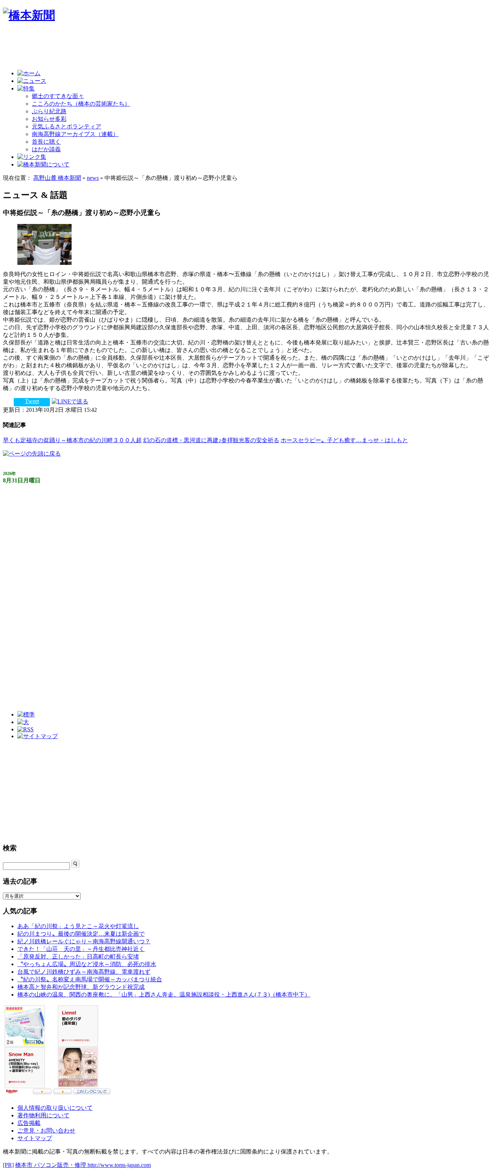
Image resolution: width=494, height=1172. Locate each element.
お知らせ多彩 (49, 119)
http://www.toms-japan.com (119, 1165)
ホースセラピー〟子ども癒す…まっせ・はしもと (344, 440)
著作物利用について (43, 1115)
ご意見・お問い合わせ (46, 1130)
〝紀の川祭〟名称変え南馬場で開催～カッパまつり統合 (89, 979)
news (93, 178)
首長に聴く (46, 142)
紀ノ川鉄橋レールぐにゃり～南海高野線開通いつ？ (83, 941)
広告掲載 (29, 1123)
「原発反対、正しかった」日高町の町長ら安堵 (78, 956)
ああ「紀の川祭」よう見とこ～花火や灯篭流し (78, 926)
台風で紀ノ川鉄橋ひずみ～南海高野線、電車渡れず (83, 972)
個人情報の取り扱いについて (55, 1108)
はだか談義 (46, 149)
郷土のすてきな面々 (58, 96)
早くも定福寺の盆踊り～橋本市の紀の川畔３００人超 (72, 440)
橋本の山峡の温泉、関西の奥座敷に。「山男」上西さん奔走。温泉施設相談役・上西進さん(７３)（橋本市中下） (163, 994)
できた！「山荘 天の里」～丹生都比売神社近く (81, 949)
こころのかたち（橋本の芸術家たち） (81, 104)
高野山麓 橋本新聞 (57, 178)
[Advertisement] (134, 47)
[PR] (8, 1165)
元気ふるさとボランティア (66, 126)
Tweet (32, 401)
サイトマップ (34, 1138)
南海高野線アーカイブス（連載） (75, 134)
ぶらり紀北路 (49, 111)
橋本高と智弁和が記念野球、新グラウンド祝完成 (81, 987)
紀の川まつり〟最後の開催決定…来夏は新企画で (81, 934)
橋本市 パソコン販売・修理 (51, 1165)
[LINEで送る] (70, 401)
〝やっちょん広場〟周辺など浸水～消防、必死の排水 (86, 964)
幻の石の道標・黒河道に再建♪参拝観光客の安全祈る (211, 440)
